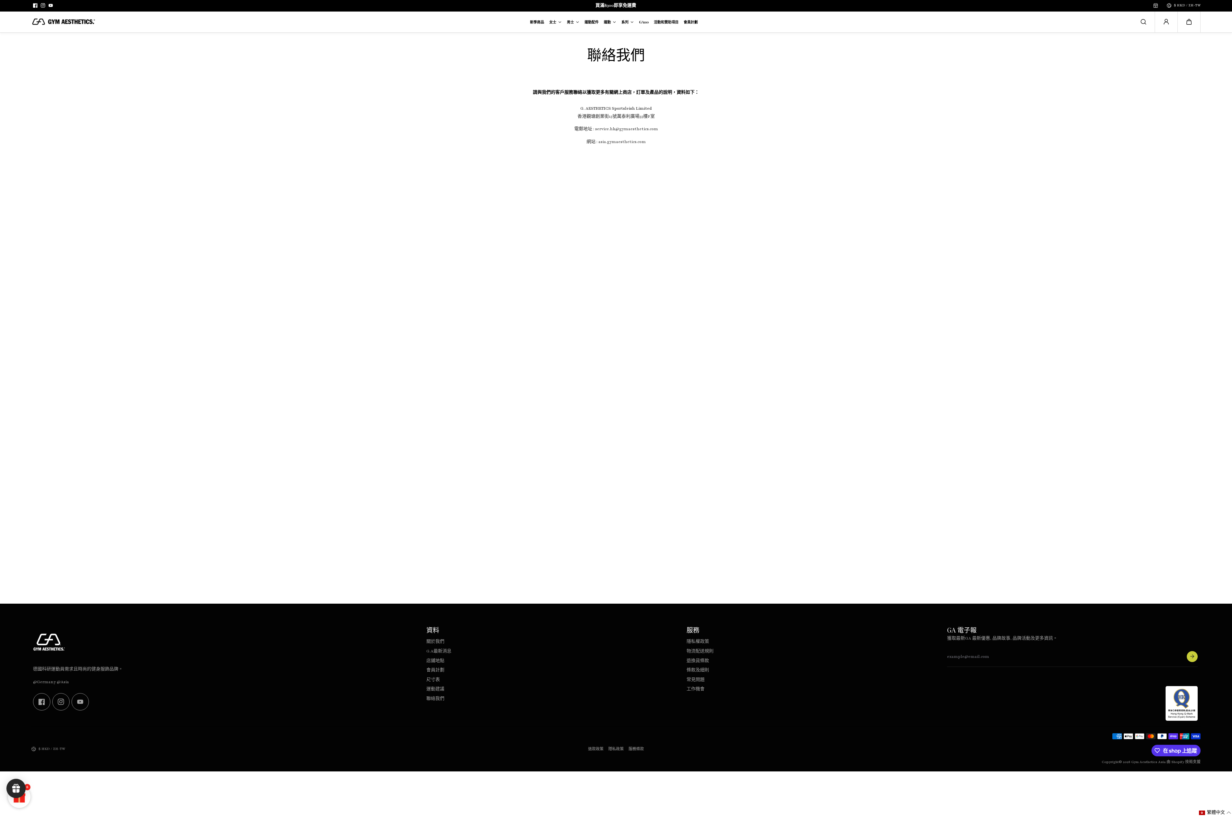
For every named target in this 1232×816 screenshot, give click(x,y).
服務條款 (636, 749)
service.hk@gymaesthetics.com (626, 129)
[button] (1189, 21)
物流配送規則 (700, 651)
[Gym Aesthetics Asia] (63, 22)
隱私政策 (616, 749)
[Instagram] (43, 5)
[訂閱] (1192, 656)
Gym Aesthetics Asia (1148, 762)
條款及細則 (698, 670)
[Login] (1166, 21)
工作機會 (696, 689)
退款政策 (595, 749)
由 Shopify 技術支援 (1184, 762)
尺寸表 (433, 679)
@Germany (44, 681)
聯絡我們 (435, 698)
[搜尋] (1143, 21)
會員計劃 (435, 670)
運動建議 (435, 689)
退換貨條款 (698, 660)
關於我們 (435, 641)
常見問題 (696, 679)
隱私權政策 (698, 641)
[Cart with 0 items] (1189, 21)
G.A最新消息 (438, 651)
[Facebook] (35, 5)
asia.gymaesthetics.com (621, 141)
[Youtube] (51, 5)
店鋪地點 (435, 660)
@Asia (63, 681)
